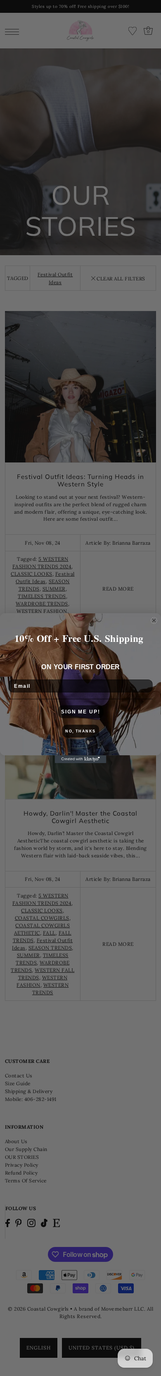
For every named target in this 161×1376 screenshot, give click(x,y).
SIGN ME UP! (80, 711)
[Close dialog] (154, 620)
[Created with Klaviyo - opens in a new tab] (81, 759)
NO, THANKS (80, 731)
